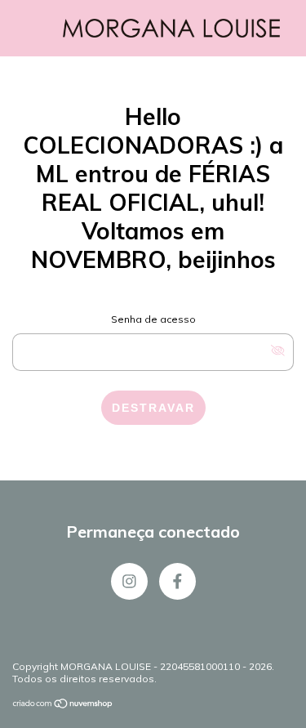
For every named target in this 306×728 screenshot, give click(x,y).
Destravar (153, 407)
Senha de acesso (153, 319)
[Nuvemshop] (63, 705)
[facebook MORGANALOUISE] (177, 581)
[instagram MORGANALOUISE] (129, 581)
